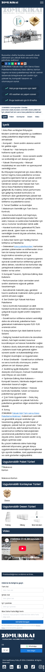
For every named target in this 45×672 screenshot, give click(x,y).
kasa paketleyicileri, (23, 246)
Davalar (24, 107)
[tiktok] (33, 667)
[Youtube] (4, 667)
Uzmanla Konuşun (22, 622)
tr (4, 650)
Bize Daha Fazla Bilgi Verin (13, 611)
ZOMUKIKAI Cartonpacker (11, 107)
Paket (12, 117)
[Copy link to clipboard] (25, 63)
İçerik (5, 117)
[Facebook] (19, 667)
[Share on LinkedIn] (9, 63)
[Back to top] (43, 670)
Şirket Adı (6, 595)
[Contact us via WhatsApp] (43, 666)
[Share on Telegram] (18, 63)
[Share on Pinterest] (15, 63)
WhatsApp (33, 646)
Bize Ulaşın (31, 651)
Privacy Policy (14, 660)
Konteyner (21, 117)
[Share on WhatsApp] (12, 63)
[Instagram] (40, 667)
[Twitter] (26, 667)
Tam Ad (5, 586)
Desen (29, 117)
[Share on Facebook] (6, 63)
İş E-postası (7, 603)
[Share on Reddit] (22, 63)
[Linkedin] (11, 667)
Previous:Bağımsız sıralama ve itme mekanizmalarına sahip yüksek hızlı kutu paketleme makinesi (20, 574)
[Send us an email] (43, 668)
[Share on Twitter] (3, 63)
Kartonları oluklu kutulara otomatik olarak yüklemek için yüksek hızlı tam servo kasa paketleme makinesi (21, 111)
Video (37, 117)
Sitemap (6, 660)
